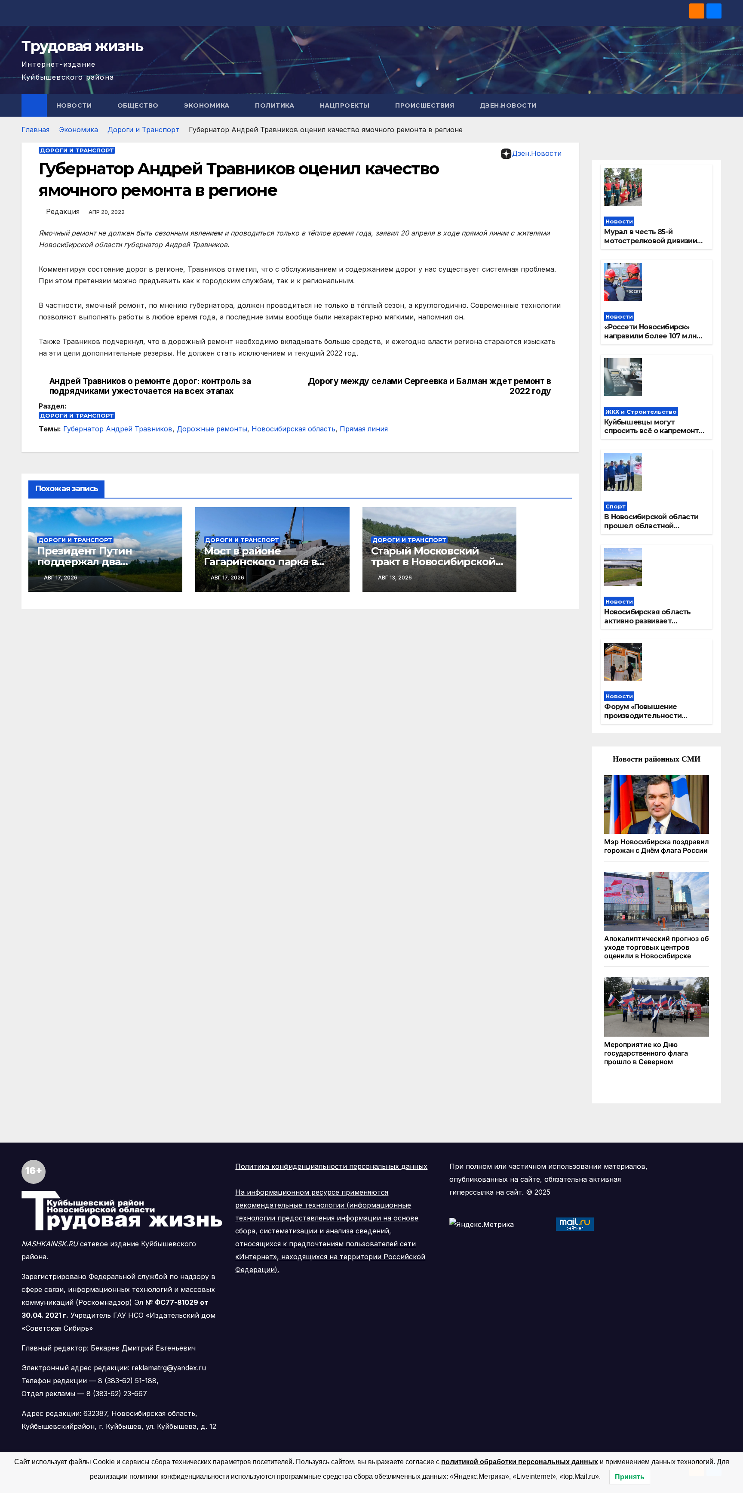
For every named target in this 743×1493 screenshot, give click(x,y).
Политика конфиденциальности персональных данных (331, 1166)
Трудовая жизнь (82, 46)
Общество (139, 105)
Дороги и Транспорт (143, 129)
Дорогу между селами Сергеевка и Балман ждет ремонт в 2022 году (429, 386)
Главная (35, 129)
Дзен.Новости (508, 105)
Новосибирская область (293, 428)
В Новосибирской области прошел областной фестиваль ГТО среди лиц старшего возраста (651, 530)
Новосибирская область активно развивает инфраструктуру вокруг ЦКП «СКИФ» (647, 625)
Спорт (615, 506)
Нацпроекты (346, 105)
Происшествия (425, 105)
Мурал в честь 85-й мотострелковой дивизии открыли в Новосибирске (650, 241)
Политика (275, 105)
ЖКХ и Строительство (641, 411)
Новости (75, 105)
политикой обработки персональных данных (519, 1461)
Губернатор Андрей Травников (117, 428)
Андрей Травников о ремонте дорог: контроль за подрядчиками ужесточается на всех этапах (150, 386)
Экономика (207, 105)
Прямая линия (364, 428)
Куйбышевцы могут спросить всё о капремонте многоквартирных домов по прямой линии (654, 435)
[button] (715, 105)
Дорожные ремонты (212, 428)
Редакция (63, 211)
